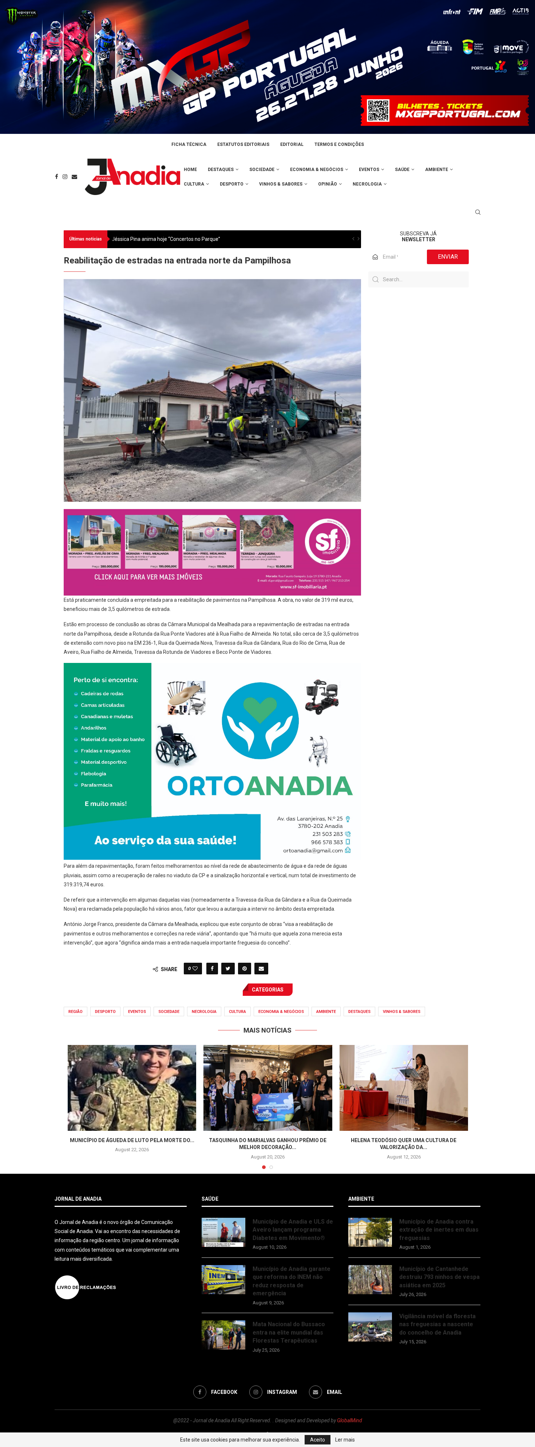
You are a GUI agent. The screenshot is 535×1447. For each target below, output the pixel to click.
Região (75, 1011)
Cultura (194, 184)
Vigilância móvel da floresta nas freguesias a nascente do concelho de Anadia (437, 1324)
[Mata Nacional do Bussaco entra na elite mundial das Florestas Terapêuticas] (223, 1334)
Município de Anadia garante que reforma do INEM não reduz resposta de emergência (291, 1281)
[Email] (74, 177)
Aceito (317, 1440)
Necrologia (367, 184)
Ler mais (345, 1439)
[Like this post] (195, 968)
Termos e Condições (339, 144)
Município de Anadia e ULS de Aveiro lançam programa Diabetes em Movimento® (293, 1229)
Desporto (231, 184)
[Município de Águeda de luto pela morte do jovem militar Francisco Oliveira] (132, 1088)
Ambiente (436, 169)
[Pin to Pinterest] (244, 968)
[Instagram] (65, 177)
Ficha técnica (188, 144)
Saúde (402, 169)
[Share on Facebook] (212, 968)
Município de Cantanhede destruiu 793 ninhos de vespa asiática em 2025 (439, 1277)
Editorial (292, 144)
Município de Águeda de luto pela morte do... (132, 1140)
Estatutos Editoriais (243, 144)
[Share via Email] (261, 968)
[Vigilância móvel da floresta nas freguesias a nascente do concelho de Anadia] (370, 1326)
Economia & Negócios (316, 169)
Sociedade (261, 169)
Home (190, 169)
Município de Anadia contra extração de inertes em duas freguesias (439, 1229)
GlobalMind (349, 1420)
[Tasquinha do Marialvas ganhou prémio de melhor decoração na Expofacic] (267, 1088)
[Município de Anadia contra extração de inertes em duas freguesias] (370, 1232)
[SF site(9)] (212, 514)
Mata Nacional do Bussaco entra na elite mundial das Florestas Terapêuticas (289, 1332)
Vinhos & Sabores (280, 184)
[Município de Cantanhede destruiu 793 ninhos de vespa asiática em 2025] (370, 1279)
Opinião (327, 184)
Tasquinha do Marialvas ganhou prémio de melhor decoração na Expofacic (197, 239)
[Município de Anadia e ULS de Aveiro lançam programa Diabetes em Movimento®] (223, 1232)
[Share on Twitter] (228, 968)
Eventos (369, 169)
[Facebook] (57, 177)
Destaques (221, 169)
